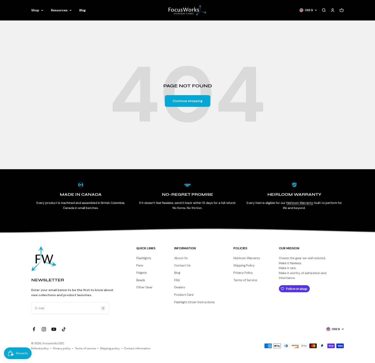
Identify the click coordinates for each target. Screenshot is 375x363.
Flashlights (143, 258)
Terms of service (85, 348)
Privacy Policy (243, 273)
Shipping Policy (244, 265)
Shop (35, 10)
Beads (140, 280)
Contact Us (182, 265)
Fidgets (141, 273)
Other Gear (144, 287)
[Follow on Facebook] (34, 329)
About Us (181, 258)
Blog (82, 10)
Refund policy (40, 348)
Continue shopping (188, 101)
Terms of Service (245, 280)
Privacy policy (62, 348)
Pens (139, 265)
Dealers (179, 287)
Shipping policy (110, 348)
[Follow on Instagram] (43, 329)
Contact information (137, 348)
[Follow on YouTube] (53, 329)
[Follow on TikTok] (63, 329)
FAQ (177, 280)
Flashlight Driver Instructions (194, 302)
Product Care (184, 295)
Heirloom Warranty (299, 203)
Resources (59, 10)
